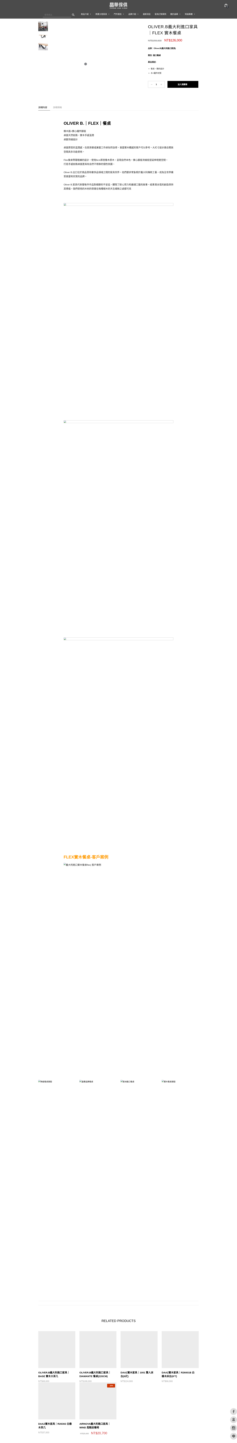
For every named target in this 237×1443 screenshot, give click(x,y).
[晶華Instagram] (233, 1428)
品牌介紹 (132, 14)
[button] (90, 14)
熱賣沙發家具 (101, 14)
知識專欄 (189, 14)
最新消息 (147, 14)
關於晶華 (174, 14)
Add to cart (183, 84)
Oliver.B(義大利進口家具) (165, 48)
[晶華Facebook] (233, 1411)
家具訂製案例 (160, 14)
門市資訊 (118, 14)
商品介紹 (85, 14)
